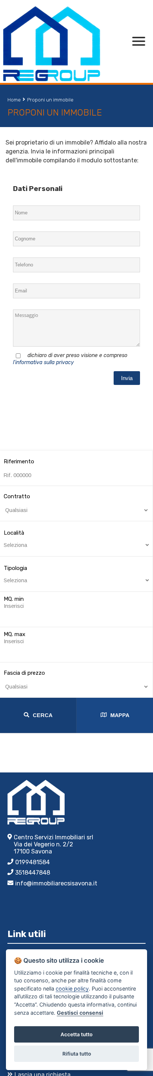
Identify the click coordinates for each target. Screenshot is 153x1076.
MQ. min (14, 599)
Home (14, 100)
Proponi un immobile (50, 100)
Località (15, 538)
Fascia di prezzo (24, 673)
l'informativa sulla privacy (43, 362)
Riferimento (19, 461)
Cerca (42, 715)
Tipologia (15, 574)
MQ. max (14, 634)
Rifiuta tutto (76, 1054)
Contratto (17, 496)
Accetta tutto (76, 1034)
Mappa (119, 715)
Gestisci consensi (80, 1012)
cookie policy (72, 988)
